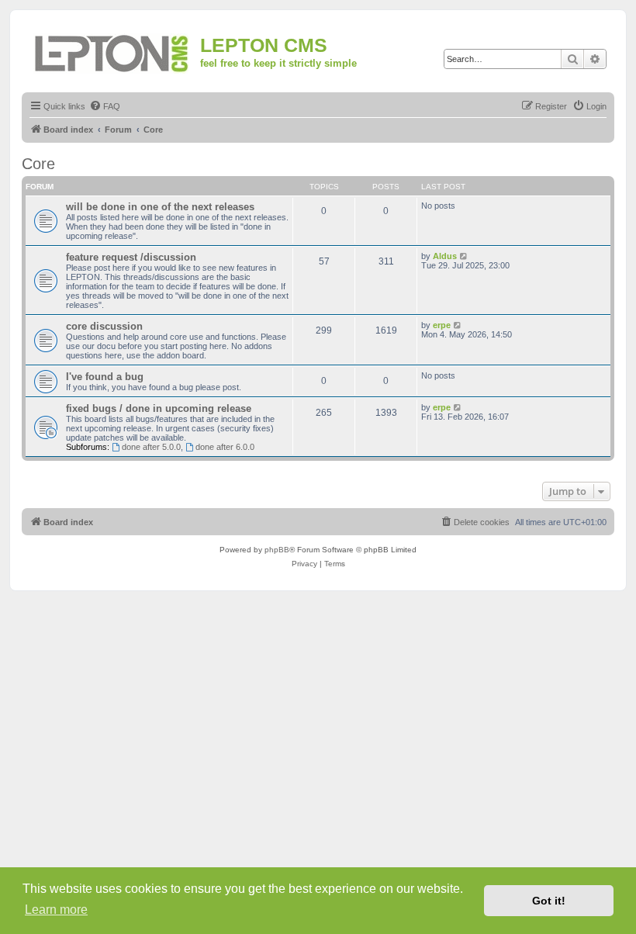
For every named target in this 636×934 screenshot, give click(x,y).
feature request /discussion (131, 257)
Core (38, 163)
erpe (442, 325)
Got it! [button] (548, 900)
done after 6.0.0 (224, 446)
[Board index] (113, 51)
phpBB (276, 549)
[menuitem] (104, 106)
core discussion (104, 326)
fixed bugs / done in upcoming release (158, 408)
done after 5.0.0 (151, 446)
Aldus (445, 256)
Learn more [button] (56, 909)
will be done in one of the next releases (160, 207)
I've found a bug (104, 376)
